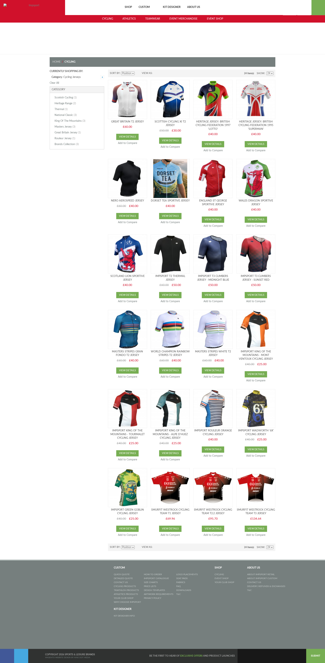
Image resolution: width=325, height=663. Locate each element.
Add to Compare (127, 143)
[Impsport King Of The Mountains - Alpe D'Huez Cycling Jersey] (170, 408)
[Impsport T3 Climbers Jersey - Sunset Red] (255, 254)
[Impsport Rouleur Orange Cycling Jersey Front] (213, 408)
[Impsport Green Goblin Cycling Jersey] (127, 487)
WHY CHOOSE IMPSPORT (127, 602)
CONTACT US (121, 582)
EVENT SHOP (222, 578)
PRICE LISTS (150, 586)
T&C (178, 594)
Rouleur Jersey (65, 138)
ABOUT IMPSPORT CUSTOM (262, 578)
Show (260, 73)
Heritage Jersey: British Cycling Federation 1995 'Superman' (255, 125)
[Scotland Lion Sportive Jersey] (127, 254)
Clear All (54, 83)
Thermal (61, 109)
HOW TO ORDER (153, 574)
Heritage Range (65, 103)
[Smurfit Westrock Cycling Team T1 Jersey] (170, 487)
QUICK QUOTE (122, 574)
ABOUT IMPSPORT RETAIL (261, 574)
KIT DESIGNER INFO (124, 616)
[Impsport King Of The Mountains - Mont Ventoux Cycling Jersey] (255, 329)
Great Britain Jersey (68, 132)
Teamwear (152, 18)
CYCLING (219, 574)
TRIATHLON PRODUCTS (126, 590)
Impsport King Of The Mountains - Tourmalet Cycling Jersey (127, 434)
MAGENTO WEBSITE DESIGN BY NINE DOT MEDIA (67, 657)
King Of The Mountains (70, 121)
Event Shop (215, 18)
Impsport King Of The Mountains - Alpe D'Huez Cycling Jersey (170, 434)
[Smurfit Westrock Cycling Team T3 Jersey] (255, 487)
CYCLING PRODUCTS (125, 586)
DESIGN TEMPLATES (154, 590)
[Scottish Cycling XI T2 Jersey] (170, 99)
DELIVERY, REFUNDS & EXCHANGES (266, 586)
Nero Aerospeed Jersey (127, 200)
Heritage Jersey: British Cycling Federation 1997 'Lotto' (213, 125)
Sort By (115, 73)
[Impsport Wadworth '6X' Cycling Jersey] (255, 408)
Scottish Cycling (66, 97)
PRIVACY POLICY (152, 598)
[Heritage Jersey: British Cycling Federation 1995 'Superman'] (255, 99)
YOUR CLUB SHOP (123, 598)
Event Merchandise (183, 18)
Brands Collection (67, 144)
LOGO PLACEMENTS (187, 574)
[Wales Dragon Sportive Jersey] (255, 178)
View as (147, 73)
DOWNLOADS (183, 590)
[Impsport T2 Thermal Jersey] (170, 254)
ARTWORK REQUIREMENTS (158, 594)
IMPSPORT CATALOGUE (156, 578)
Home (56, 62)
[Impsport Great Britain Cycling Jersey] (127, 99)
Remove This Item (102, 77)
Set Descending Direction (138, 73)
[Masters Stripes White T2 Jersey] (213, 329)
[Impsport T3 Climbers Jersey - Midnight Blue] (213, 254)
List (163, 73)
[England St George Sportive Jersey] (213, 178)
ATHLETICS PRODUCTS (126, 594)
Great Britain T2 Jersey (127, 121)
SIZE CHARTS (151, 582)
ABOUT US (193, 7)
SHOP (128, 7)
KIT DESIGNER (172, 7)
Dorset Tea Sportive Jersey (170, 200)
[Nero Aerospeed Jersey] (127, 178)
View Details (127, 137)
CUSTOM (144, 7)
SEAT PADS (182, 578)
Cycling (107, 18)
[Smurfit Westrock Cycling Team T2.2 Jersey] (213, 487)
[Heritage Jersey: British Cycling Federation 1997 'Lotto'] (213, 99)
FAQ (178, 586)
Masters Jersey (65, 126)
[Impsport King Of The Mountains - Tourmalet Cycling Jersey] (127, 408)
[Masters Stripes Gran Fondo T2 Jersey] (127, 329)
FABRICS (180, 582)
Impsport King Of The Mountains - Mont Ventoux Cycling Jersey (256, 355)
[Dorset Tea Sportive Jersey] (170, 178)
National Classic (66, 115)
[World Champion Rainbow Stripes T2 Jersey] (170, 329)
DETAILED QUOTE (123, 578)
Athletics (129, 18)
